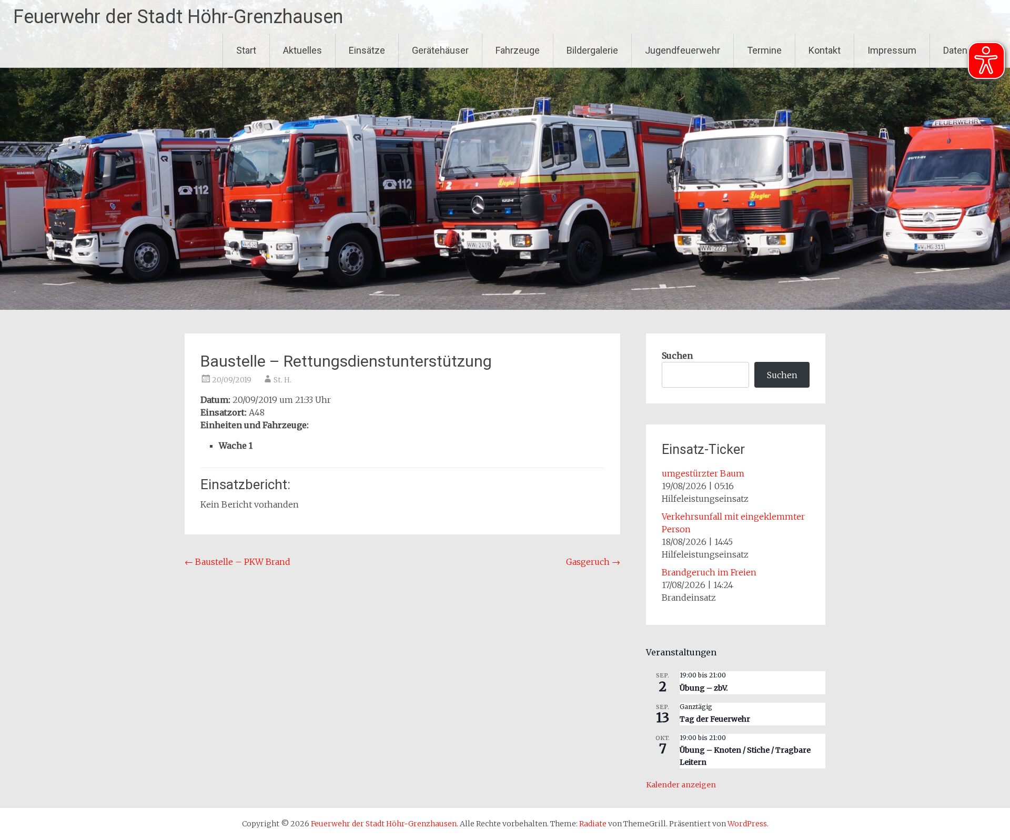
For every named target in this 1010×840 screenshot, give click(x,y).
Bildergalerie (592, 50)
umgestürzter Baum (703, 473)
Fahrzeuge (518, 50)
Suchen (677, 355)
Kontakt (825, 50)
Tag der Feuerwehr (715, 719)
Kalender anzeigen (681, 785)
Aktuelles (302, 50)
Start (246, 50)
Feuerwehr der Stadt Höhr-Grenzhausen (178, 17)
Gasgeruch (593, 561)
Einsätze (367, 50)
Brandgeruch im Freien (709, 572)
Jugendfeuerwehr (682, 50)
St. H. (282, 379)
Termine (764, 50)
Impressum (891, 50)
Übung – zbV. (704, 688)
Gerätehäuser (440, 50)
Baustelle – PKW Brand (237, 561)
